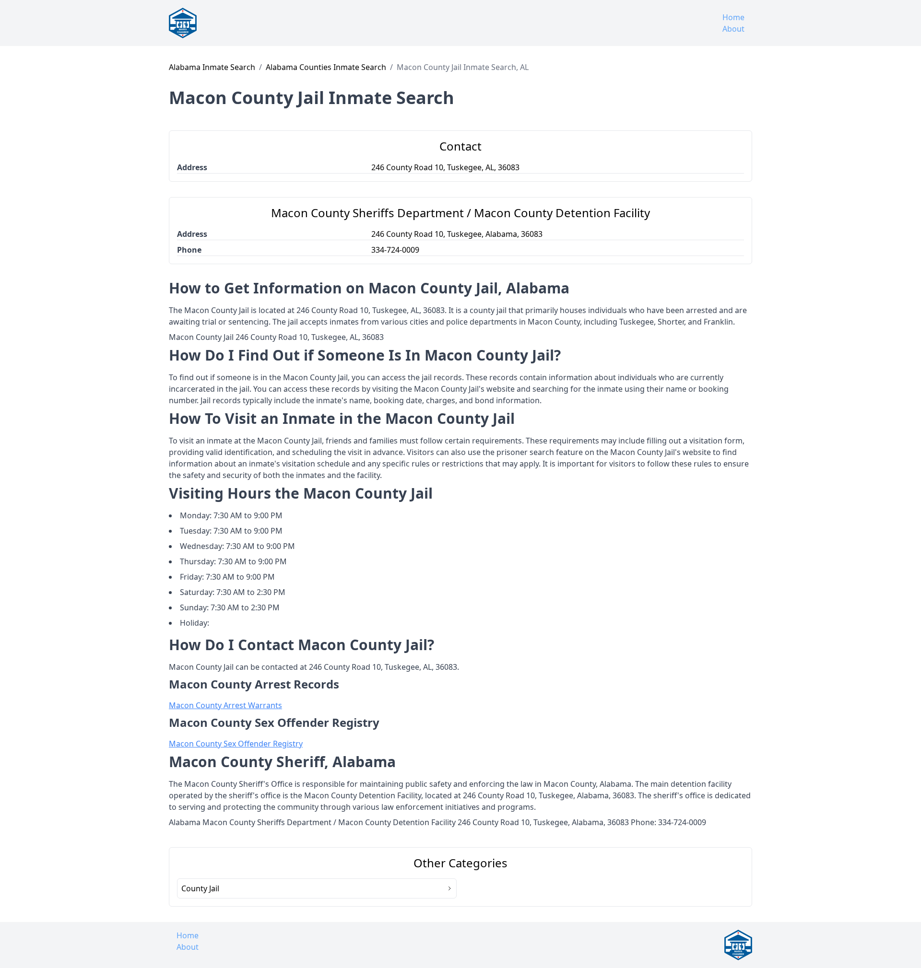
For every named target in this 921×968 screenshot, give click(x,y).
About (733, 28)
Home (733, 17)
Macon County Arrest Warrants (225, 705)
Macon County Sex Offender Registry (236, 743)
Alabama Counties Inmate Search (326, 67)
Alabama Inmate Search (212, 67)
